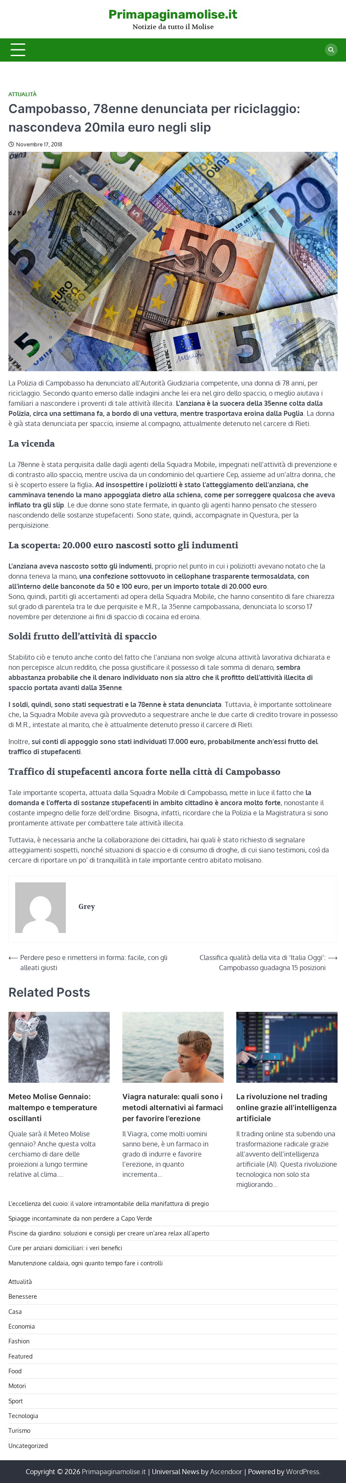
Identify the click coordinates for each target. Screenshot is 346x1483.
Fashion (19, 1341)
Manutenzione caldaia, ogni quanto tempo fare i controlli (85, 1263)
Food (15, 1371)
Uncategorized (28, 1445)
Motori (17, 1385)
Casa (15, 1311)
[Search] (331, 49)
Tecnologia (23, 1415)
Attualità (22, 94)
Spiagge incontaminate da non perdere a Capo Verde (80, 1218)
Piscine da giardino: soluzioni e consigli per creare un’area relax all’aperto (108, 1233)
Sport (15, 1401)
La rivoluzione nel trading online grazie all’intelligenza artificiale (286, 1107)
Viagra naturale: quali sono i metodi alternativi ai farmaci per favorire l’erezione (172, 1107)
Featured (20, 1356)
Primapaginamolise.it (173, 14)
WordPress (302, 1471)
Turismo (19, 1430)
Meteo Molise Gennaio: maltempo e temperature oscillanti (52, 1107)
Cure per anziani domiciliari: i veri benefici (65, 1247)
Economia (21, 1326)
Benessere (22, 1296)
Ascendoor (226, 1471)
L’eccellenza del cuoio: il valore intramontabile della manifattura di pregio (108, 1203)
